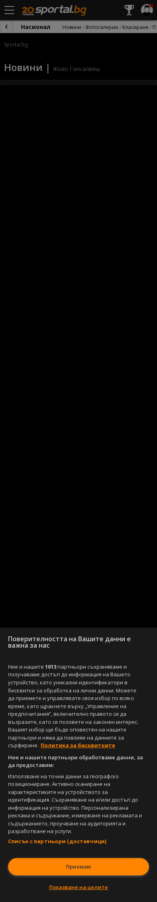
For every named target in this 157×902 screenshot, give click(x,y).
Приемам (78, 866)
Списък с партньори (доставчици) (57, 841)
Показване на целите (78, 887)
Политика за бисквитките (78, 745)
